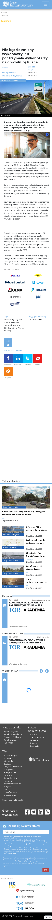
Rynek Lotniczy (10, 740)
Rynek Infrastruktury (13, 734)
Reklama (33, 743)
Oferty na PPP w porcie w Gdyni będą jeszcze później (36, 530)
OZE (5, 789)
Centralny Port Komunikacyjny (10, 776)
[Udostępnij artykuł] (18, 360)
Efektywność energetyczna (10, 771)
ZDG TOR (34, 734)
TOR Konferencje (37, 737)
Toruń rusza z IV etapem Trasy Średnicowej (34, 569)
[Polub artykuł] (8, 360)
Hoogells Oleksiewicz (13, 766)
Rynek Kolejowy (11, 731)
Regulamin (34, 746)
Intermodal (8, 761)
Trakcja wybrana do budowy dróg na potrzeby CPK (35, 543)
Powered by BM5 (28, 916)
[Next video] (15, 155)
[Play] (7, 155)
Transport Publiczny (12, 737)
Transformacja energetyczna (10, 793)
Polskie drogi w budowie (10, 757)
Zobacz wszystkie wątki (12, 800)
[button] (41, 675)
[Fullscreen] (46, 155)
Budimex (7, 764)
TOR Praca (8, 742)
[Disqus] (27, 442)
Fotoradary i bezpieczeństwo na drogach (12, 784)
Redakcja (34, 740)
